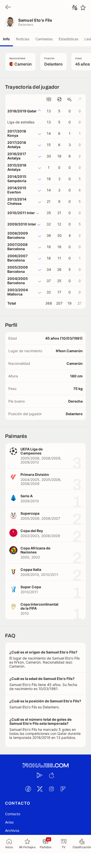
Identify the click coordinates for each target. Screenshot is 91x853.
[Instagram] (51, 789)
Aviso (9, 822)
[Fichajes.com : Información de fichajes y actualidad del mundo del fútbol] (45, 765)
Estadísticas (68, 39)
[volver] (8, 7)
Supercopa (29, 513)
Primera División (34, 474)
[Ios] (51, 775)
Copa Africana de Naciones (35, 550)
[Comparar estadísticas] (75, 8)
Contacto (12, 814)
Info (6, 39)
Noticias (22, 39)
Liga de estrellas (20, 122)
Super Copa (30, 587)
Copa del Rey (31, 531)
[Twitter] (39, 789)
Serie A (26, 496)
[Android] (39, 775)
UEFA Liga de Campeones (31, 451)
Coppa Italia (30, 569)
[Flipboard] (63, 789)
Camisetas (44, 39)
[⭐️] (83, 8)
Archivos (12, 830)
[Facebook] (28, 789)
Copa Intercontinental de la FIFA (39, 606)
